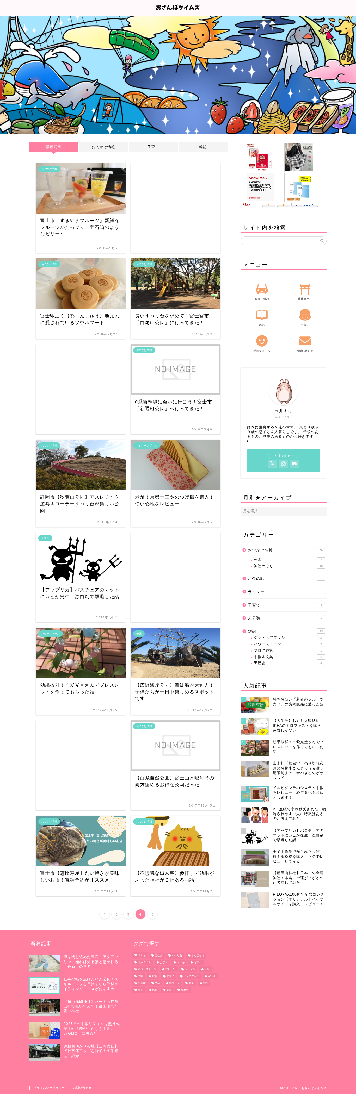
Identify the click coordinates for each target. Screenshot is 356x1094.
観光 (140, 990)
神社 (205, 983)
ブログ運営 (288, 650)
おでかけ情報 (103, 147)
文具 (157, 983)
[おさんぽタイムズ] (178, 12)
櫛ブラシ (174, 983)
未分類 (285, 618)
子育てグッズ (191, 976)
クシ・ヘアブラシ (288, 638)
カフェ (164, 962)
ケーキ (181, 962)
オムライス (144, 962)
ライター (285, 592)
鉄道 (154, 990)
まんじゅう (197, 955)
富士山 (212, 976)
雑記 (203, 147)
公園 (288, 560)
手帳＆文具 (288, 657)
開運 (169, 990)
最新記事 (54, 147)
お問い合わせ (82, 1087)
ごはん (159, 955)
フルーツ (170, 969)
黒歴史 (288, 663)
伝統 (207, 969)
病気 (191, 983)
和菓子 (170, 976)
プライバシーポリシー (49, 1087)
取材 (154, 976)
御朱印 (142, 983)
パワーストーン (288, 644)
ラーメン (190, 969)
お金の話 (285, 578)
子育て (153, 147)
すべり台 (177, 955)
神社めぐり (288, 566)
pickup (142, 955)
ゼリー (198, 962)
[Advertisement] (175, 208)
